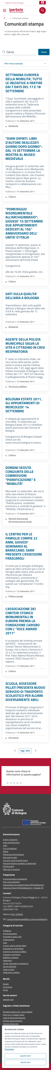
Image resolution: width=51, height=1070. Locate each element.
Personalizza (9, 1049)
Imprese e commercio (11, 954)
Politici (5, 851)
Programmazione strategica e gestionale (19, 863)
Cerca (44, 52)
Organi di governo (10, 839)
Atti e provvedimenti (11, 881)
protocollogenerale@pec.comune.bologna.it (27, 919)
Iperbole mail (8, 999)
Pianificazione (8, 866)
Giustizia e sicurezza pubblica (14, 951)
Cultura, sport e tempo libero (14, 945)
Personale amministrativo (13, 854)
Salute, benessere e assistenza (15, 963)
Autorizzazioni (8, 939)
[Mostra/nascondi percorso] (4, 18)
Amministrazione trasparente (15, 878)
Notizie (6, 983)
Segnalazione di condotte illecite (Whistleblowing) (23, 884)
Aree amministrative (11, 842)
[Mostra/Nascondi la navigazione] (4, 11)
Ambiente (7, 930)
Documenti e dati (10, 857)
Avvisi (5, 989)
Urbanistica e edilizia (11, 972)
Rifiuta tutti (26, 1062)
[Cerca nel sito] (42, 10)
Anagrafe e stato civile (12, 936)
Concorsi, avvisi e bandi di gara (15, 860)
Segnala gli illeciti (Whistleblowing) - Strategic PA (23, 887)
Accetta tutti (25, 1056)
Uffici (5, 845)
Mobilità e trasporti (10, 957)
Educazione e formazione (13, 948)
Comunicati (7, 986)
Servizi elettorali (9, 966)
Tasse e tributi (8, 969)
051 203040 (17, 914)
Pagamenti (7, 960)
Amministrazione (10, 933)
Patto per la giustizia (11, 869)
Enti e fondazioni (10, 848)
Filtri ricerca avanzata (13, 63)
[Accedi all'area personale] (42, 2)
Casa (5, 942)
